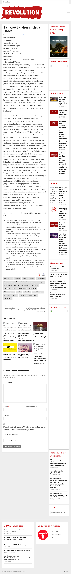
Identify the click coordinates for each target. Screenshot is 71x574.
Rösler (15, 295)
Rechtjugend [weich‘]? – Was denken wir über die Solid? (63, 212)
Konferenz (34, 285)
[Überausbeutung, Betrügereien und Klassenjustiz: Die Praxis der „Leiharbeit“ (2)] (40, 348)
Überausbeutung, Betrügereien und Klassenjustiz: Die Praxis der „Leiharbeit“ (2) (39, 360)
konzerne (7, 288)
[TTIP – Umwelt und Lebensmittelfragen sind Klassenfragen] (10, 326)
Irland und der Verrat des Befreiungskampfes (40, 335)
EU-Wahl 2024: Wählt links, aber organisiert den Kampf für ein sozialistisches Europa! (58, 284)
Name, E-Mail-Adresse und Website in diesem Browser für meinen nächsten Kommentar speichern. (24, 428)
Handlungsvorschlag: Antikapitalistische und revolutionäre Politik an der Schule (17, 558)
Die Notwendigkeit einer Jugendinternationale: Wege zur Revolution (58, 462)
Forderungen (40, 282)
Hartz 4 (16, 285)
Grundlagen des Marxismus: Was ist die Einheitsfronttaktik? (58, 495)
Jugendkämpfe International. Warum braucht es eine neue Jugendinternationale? (26, 336)
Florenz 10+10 (20, 282)
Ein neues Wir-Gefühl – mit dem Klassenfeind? (24, 356)
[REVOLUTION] (21, 12)
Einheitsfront (41, 279)
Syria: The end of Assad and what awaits (58, 275)
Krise (14, 288)
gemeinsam (8, 285)
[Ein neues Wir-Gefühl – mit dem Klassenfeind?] (25, 347)
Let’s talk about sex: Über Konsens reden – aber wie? (16, 531)
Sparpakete (23, 295)
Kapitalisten (25, 285)
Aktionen (17, 279)
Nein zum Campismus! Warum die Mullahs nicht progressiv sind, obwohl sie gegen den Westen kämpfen (63, 163)
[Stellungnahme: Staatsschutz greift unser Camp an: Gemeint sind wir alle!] (54, 195)
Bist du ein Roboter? (10, 435)
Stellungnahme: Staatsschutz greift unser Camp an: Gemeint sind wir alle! (63, 195)
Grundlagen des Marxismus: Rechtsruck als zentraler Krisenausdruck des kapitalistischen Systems (58, 483)
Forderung (29, 282)
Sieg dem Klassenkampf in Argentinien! (63, 101)
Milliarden (27, 292)
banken (32, 279)
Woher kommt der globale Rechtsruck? (57, 472)
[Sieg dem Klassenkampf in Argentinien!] (54, 99)
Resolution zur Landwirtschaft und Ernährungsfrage (57, 294)
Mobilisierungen (38, 292)
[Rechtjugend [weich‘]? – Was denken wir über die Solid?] (54, 209)
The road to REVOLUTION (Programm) (17, 545)
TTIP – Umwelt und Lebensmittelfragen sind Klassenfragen (10, 336)
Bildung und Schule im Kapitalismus (17, 550)
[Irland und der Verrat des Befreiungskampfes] (40, 326)
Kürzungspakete (9, 292)
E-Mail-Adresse (32, 407)
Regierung (7, 295)
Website (6, 415)
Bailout (25, 279)
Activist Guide (56, 534)
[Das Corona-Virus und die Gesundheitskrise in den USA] (10, 347)
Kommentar (8, 382)
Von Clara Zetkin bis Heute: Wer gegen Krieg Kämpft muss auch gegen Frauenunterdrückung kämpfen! (63, 243)
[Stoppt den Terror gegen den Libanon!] (54, 112)
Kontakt (54, 538)
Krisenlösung (22, 288)
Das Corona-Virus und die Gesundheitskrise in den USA (9, 356)
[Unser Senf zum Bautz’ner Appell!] (54, 224)
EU (5, 282)
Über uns (55, 531)
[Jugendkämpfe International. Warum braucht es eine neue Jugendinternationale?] (25, 326)
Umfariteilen (33, 295)
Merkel (19, 292)
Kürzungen (32, 288)
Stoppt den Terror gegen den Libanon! (63, 113)
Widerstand (7, 298)
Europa (11, 282)
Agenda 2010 (8, 279)
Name (6, 407)
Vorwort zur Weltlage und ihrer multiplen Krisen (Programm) (15, 538)
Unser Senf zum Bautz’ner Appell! (63, 225)
